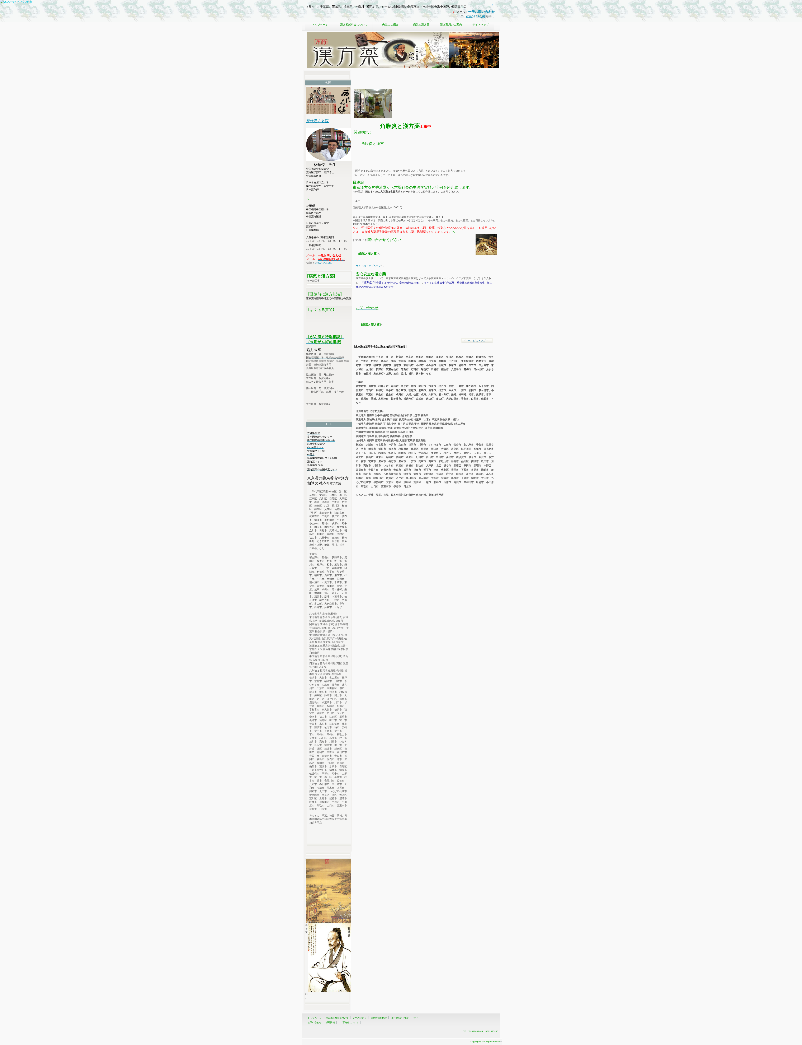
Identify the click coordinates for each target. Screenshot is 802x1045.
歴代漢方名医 (317, 121)
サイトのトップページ (368, 265)
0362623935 (475, 17)
